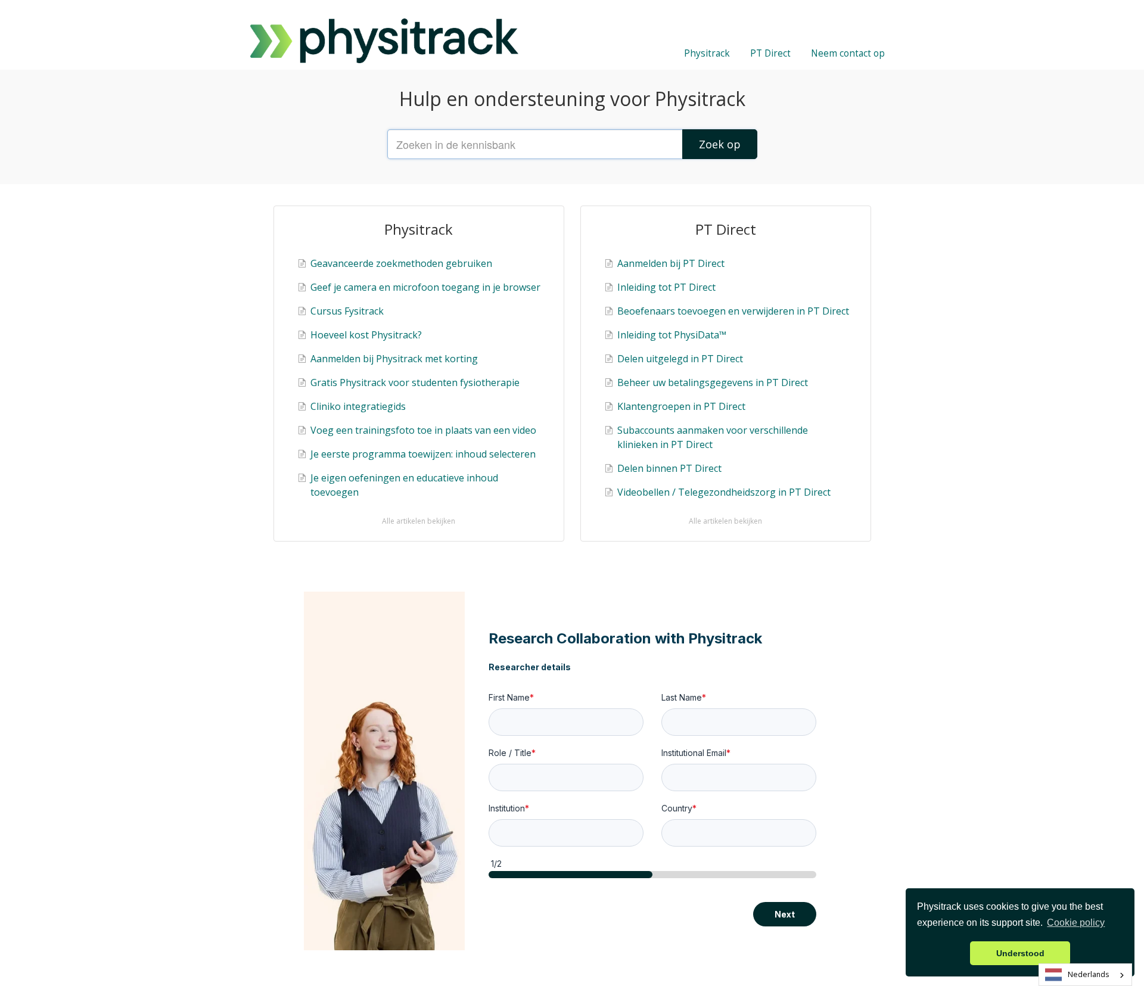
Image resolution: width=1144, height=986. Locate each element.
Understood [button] (1020, 953)
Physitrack (707, 53)
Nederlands (1088, 974)
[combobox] (1085, 974)
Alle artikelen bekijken (418, 521)
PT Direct (770, 53)
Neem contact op (848, 53)
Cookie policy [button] (1076, 922)
